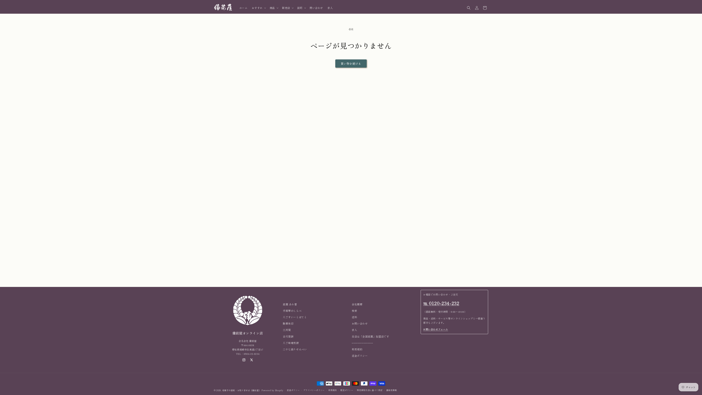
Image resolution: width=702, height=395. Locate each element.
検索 (354, 311)
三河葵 (287, 330)
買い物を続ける (351, 63)
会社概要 (357, 304)
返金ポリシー (360, 356)
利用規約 (357, 349)
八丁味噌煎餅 (291, 343)
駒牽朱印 (288, 323)
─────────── (362, 343)
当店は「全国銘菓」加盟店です (370, 336)
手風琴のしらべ (292, 311)
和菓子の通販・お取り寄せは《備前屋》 (241, 390)
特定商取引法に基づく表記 (369, 390)
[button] (258, 8)
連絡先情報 (391, 390)
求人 (354, 330)
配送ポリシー (346, 390)
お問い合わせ (360, 323)
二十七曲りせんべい (295, 349)
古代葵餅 (288, 336)
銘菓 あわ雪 (290, 304)
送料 (354, 317)
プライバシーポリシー (314, 390)
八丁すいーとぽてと (295, 317)
